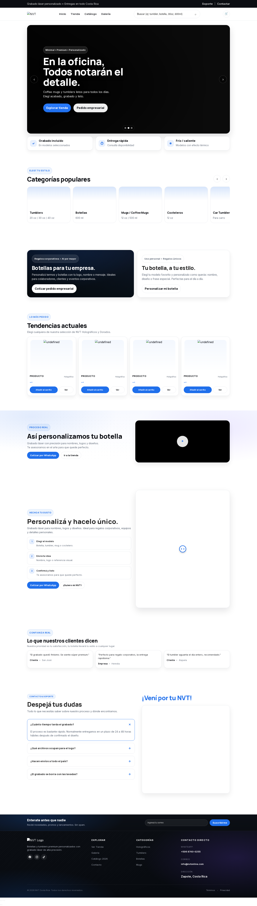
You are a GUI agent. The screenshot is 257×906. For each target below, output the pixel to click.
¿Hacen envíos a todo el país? (49, 761)
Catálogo (90, 14)
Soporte (207, 3)
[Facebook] (30, 857)
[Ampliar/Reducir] (0, 900)
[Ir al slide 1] (125, 128)
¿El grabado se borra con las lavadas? (53, 774)
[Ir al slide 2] (128, 128)
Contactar (223, 3)
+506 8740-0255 (191, 851)
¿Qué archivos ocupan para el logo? (53, 748)
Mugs (139, 864)
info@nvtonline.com (192, 864)
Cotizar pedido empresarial (54, 289)
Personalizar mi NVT (60, 103)
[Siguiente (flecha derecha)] (1, 904)
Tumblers (141, 852)
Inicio (62, 14)
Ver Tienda (97, 846)
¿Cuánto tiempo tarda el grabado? (52, 724)
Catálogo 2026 (99, 858)
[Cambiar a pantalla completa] (1, 900)
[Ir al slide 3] (132, 128)
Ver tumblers (93, 103)
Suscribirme (220, 822)
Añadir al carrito (44, 389)
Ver (66, 389)
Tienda (75, 14)
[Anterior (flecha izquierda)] (0, 904)
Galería (105, 14)
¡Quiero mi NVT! (72, 585)
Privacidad (225, 890)
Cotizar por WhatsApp (43, 455)
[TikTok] (44, 857)
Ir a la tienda (71, 455)
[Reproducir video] (182, 441)
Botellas (140, 858)
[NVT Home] (31, 14)
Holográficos (143, 846)
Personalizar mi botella (161, 289)
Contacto (96, 864)
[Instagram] (37, 857)
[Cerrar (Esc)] (4, 900)
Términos (210, 890)
